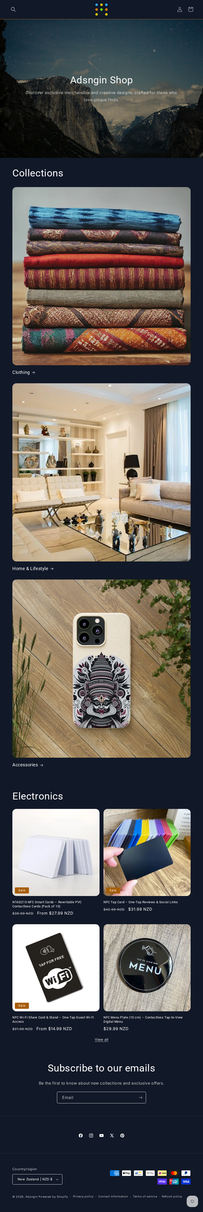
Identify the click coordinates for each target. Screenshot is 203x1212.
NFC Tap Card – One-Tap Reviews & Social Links (140, 902)
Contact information (113, 1196)
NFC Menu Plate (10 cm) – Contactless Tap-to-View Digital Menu (143, 1019)
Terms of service (145, 1196)
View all (101, 1039)
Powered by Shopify (53, 1196)
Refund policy (172, 1196)
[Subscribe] (140, 1097)
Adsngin (31, 1196)
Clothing (21, 372)
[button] (13, 9)
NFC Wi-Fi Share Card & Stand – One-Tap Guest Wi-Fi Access (53, 1019)
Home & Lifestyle (30, 568)
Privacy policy (83, 1196)
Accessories (25, 764)
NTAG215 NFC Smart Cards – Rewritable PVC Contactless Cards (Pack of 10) (47, 904)
